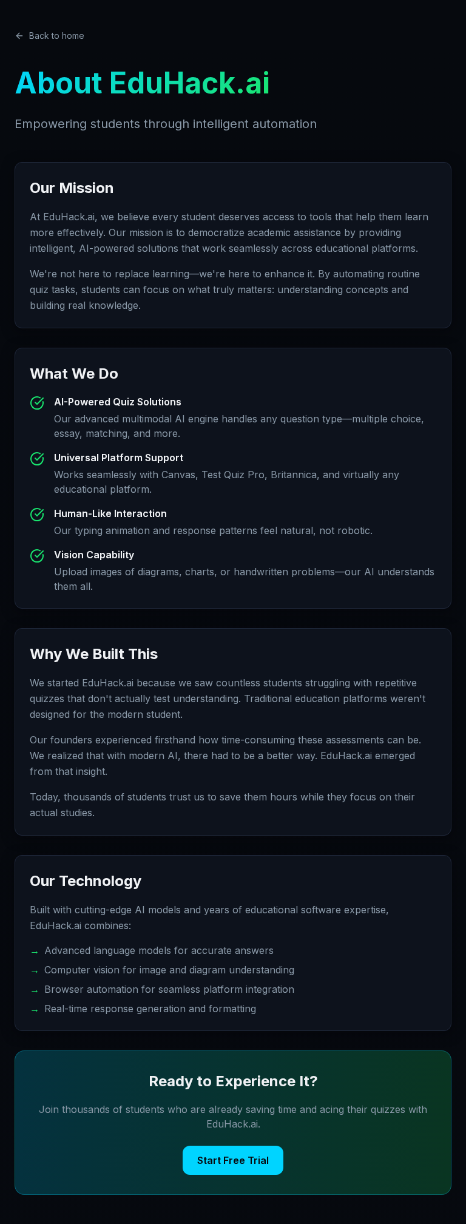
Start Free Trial (233, 1160)
